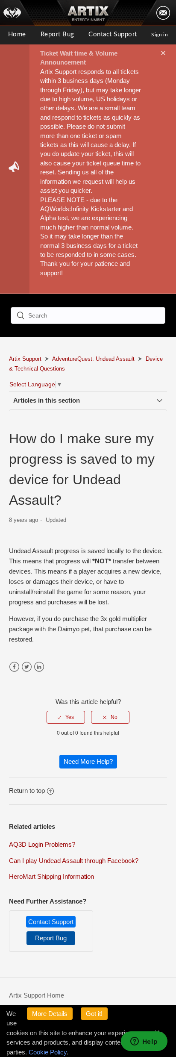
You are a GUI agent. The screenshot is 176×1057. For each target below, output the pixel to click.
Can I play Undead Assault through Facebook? (73, 860)
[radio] (66, 717)
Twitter (26, 667)
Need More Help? (88, 761)
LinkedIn (39, 667)
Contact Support (112, 34)
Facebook (14, 667)
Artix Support (25, 359)
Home (17, 34)
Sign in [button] (159, 34)
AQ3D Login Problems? (42, 844)
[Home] (17, 13)
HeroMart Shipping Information (51, 876)
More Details (49, 1013)
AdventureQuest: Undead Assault (93, 359)
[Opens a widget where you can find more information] (143, 1042)
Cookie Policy (48, 1052)
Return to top (27, 790)
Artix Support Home (36, 995)
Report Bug (57, 34)
